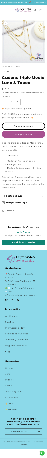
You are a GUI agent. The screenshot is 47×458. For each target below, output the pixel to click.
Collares (9, 368)
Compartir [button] (10, 210)
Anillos (8, 385)
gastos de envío (10, 92)
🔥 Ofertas (10, 403)
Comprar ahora (23, 134)
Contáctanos (12, 316)
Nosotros (9, 322)
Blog (7, 351)
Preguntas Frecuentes (16, 345)
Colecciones (11, 397)
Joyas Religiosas (13, 391)
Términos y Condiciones (17, 339)
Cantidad (6, 96)
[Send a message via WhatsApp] (42, 453)
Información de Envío (16, 328)
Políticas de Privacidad (16, 333)
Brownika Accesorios (19, 442)
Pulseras (9, 380)
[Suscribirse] (39, 431)
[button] (5, 10)
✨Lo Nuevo (11, 409)
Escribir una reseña (23, 242)
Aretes (8, 374)
